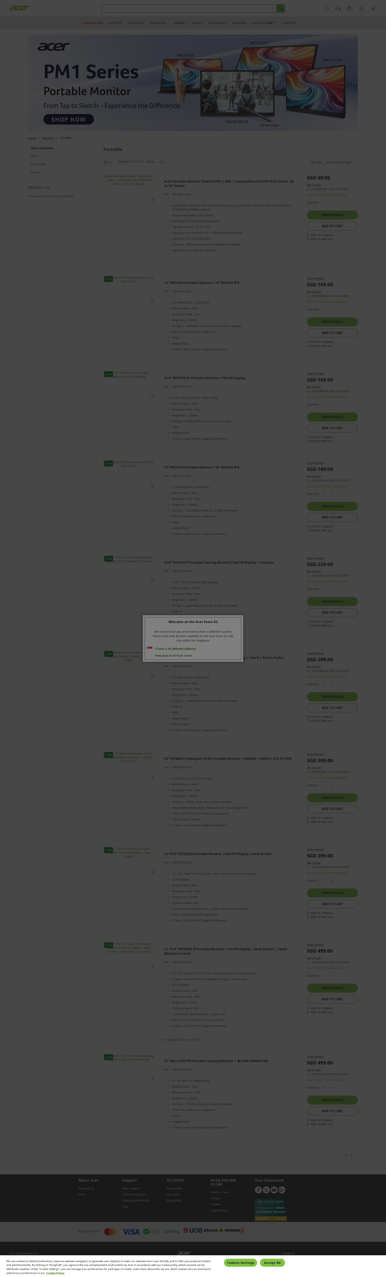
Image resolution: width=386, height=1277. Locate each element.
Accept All (272, 1262)
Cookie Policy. (55, 1273)
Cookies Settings (240, 1262)
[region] (193, 1266)
